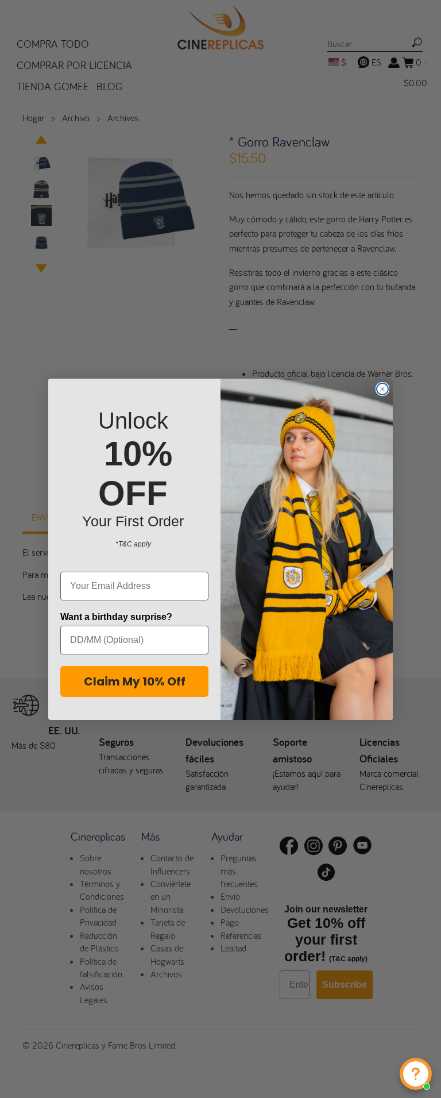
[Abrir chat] (416, 1074)
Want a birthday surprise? (116, 617)
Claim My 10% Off (134, 681)
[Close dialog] (382, 389)
